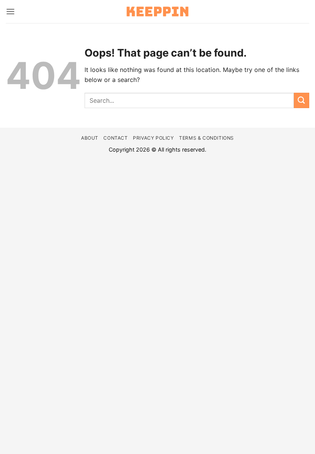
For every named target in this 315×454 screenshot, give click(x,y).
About (89, 138)
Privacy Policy (153, 138)
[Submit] (301, 100)
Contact (115, 138)
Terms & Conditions (206, 138)
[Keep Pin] (157, 11)
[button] (10, 11)
